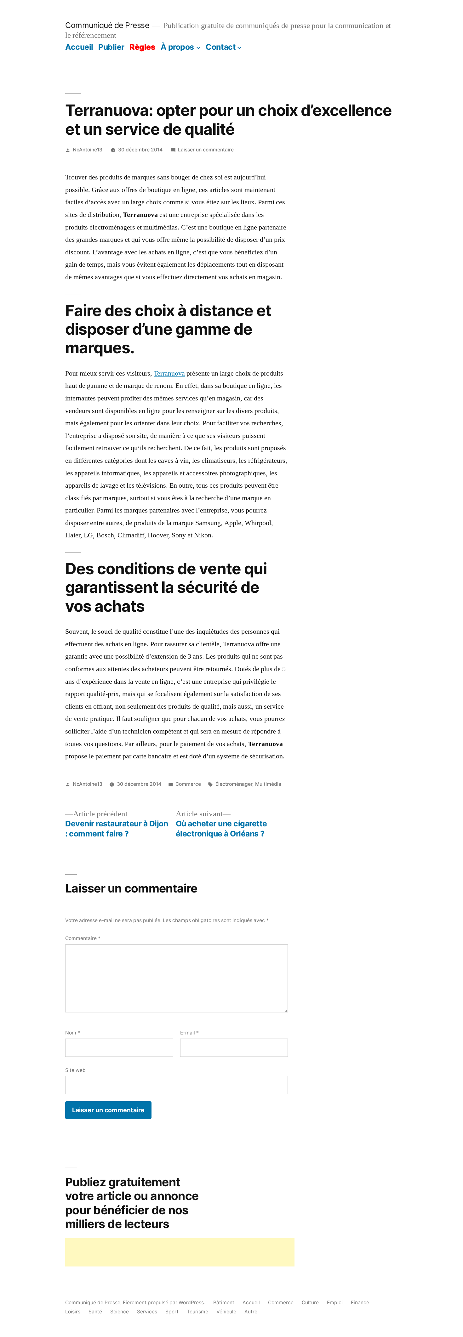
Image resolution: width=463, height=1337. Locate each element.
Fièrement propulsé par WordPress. (164, 1303)
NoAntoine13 (87, 150)
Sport (172, 1312)
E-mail (189, 1033)
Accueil (79, 47)
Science (119, 1312)
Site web (75, 1070)
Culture (310, 1303)
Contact (221, 47)
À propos (177, 47)
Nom (72, 1033)
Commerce (188, 784)
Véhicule (226, 1312)
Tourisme (197, 1312)
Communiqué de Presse (107, 25)
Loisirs (72, 1312)
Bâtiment (223, 1303)
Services (147, 1312)
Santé (95, 1312)
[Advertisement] (179, 1252)
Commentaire (82, 938)
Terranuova (169, 373)
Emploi (335, 1303)
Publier (111, 47)
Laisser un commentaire (206, 150)
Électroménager (233, 784)
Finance (360, 1303)
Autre (250, 1312)
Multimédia (268, 784)
